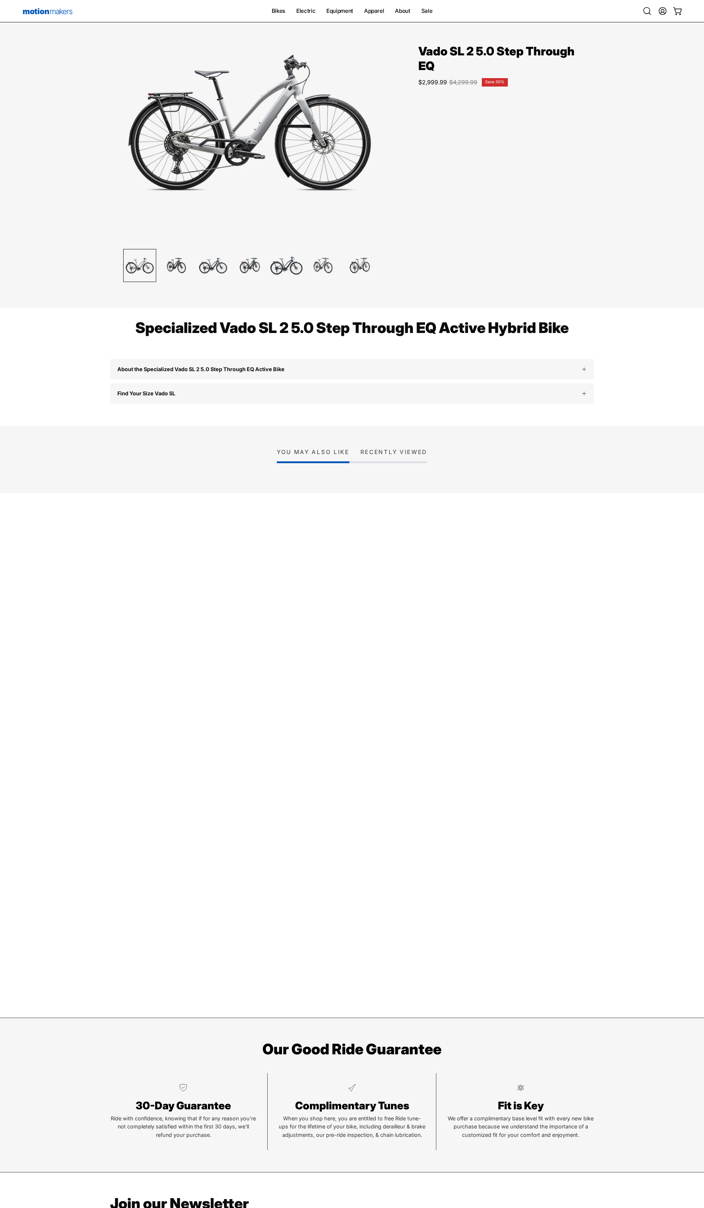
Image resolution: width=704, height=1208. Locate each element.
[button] (647, 11)
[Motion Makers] (47, 11)
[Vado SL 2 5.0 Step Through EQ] (139, 265)
